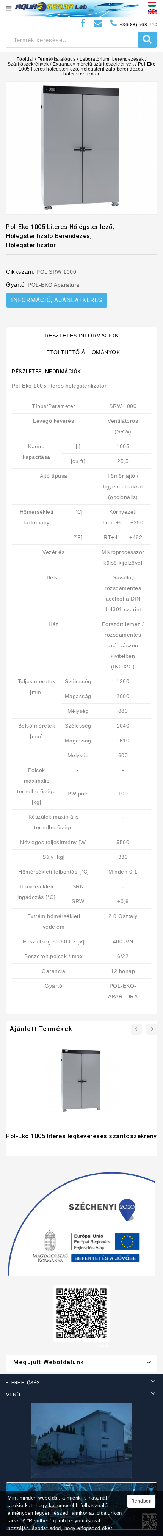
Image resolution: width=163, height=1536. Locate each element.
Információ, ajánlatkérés (56, 300)
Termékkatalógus (57, 59)
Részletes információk (82, 336)
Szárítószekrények (28, 64)
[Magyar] (152, 4)
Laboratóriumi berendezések (112, 59)
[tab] (81, 335)
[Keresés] (147, 39)
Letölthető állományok (81, 352)
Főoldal (25, 59)
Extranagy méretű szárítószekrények (93, 64)
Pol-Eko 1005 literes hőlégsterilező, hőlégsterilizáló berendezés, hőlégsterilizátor (87, 69)
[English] (152, 11)
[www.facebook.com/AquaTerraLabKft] (83, 23)
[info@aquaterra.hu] (98, 23)
